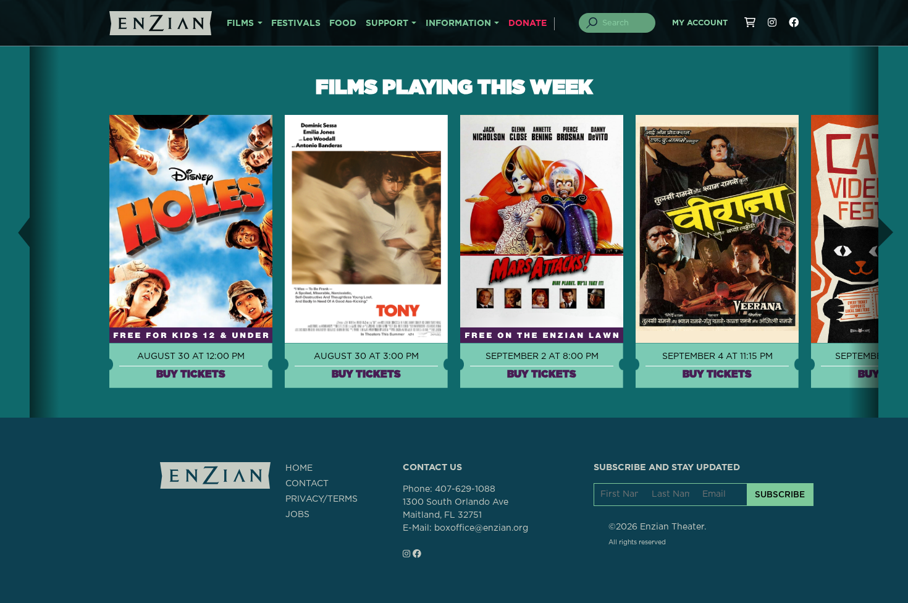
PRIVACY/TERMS (321, 499)
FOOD (342, 23)
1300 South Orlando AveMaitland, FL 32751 (455, 509)
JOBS (297, 514)
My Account (700, 23)
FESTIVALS (296, 23)
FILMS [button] (240, 23)
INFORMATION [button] (458, 23)
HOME (299, 468)
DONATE (527, 23)
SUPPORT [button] (387, 23)
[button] (15, 232)
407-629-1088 (465, 489)
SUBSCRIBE (780, 494)
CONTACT (307, 483)
